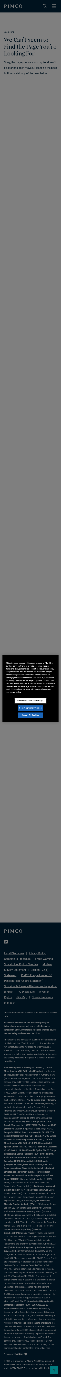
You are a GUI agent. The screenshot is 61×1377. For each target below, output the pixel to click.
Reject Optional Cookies (30, 708)
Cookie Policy (15, 692)
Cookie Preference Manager (30, 700)
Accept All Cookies (30, 715)
